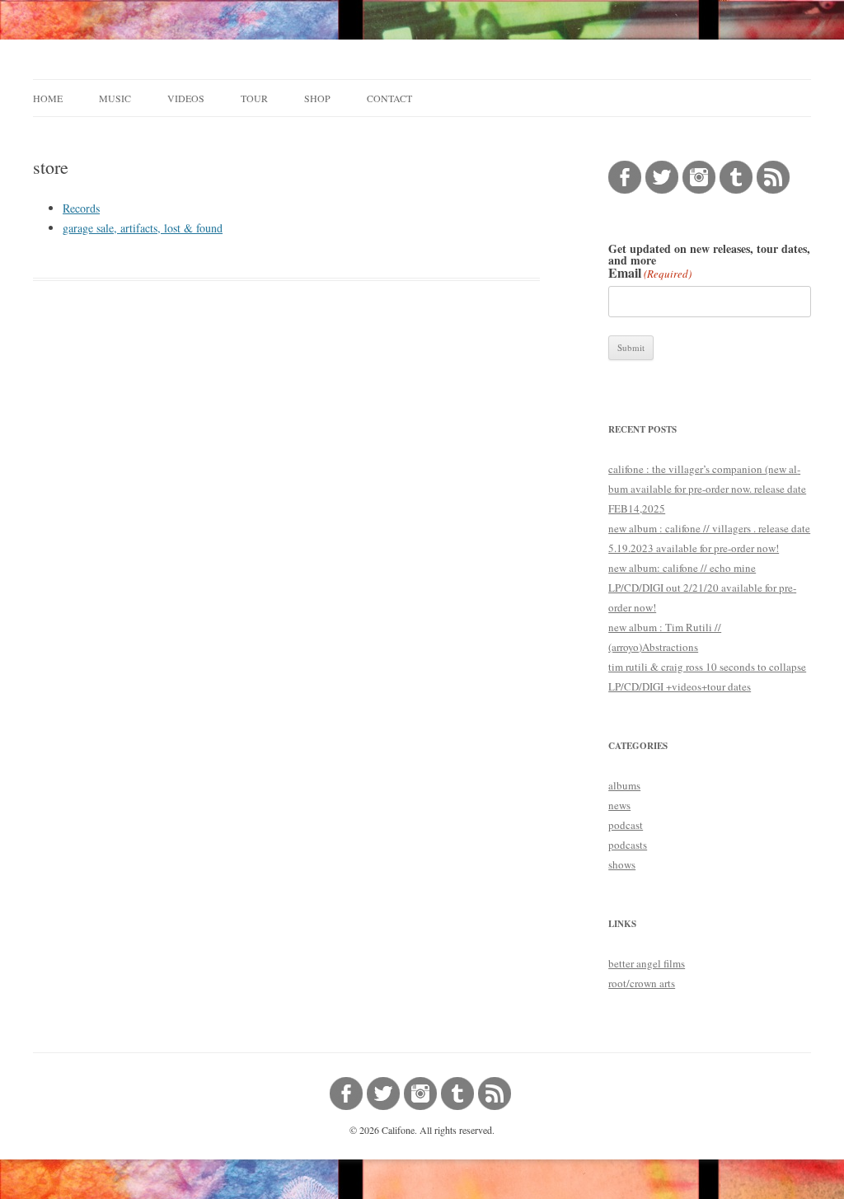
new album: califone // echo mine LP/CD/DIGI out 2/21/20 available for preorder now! (702, 587)
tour (254, 98)
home (48, 98)
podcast (625, 824)
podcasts (627, 844)
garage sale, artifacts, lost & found (143, 228)
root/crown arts (641, 983)
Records (81, 208)
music (115, 98)
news (619, 805)
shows (621, 864)
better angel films (646, 963)
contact (389, 98)
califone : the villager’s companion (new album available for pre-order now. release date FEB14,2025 (707, 488)
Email (650, 272)
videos (185, 98)
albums (624, 785)
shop (317, 98)
